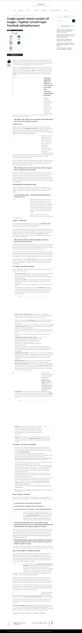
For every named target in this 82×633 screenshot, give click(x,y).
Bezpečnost (14, 15)
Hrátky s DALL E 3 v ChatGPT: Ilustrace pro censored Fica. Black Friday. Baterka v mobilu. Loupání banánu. (65, 31)
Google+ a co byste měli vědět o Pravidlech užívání (28, 490)
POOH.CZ (41, 4)
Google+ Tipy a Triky (22, 119)
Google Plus (28, 613)
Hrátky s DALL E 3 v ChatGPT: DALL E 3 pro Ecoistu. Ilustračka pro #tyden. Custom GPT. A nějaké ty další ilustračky (66, 36)
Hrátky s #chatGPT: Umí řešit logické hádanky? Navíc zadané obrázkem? (64, 40)
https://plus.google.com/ (24, 67)
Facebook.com (16, 613)
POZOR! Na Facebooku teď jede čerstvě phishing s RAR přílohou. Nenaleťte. (65, 49)
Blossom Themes (38, 631)
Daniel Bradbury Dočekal (9, 65)
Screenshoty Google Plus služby (47, 79)
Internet (20, 15)
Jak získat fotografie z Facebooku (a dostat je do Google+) (30, 458)
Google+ (32, 338)
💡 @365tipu (20, 10)
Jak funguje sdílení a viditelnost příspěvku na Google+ (32, 239)
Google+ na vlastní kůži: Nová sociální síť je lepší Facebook (35, 606)
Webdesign (31, 15)
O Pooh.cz (66, 10)
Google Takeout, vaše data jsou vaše (44, 365)
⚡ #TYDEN (35, 10)
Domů (14, 10)
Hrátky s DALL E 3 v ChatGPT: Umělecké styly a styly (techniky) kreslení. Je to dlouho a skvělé (66, 44)
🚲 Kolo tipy (28, 10)
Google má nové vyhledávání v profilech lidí (46, 388)
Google (22, 613)
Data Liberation (48, 363)
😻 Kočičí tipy (43, 10)
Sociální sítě (26, 15)
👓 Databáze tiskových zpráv (55, 10)
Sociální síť (42, 613)
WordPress (49, 631)
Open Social (24, 464)
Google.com (35, 613)
